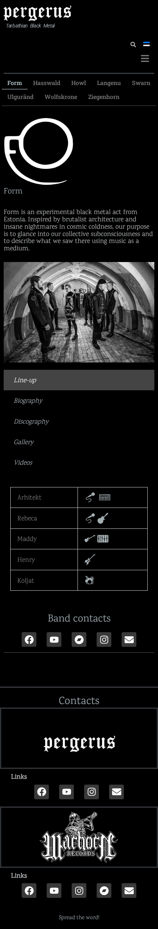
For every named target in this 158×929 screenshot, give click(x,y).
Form (14, 82)
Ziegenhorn (103, 96)
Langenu (109, 82)
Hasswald (46, 82)
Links (19, 776)
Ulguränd (20, 96)
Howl (78, 82)
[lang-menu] (146, 44)
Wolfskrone (60, 96)
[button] (145, 59)
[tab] (79, 380)
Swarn (141, 82)
